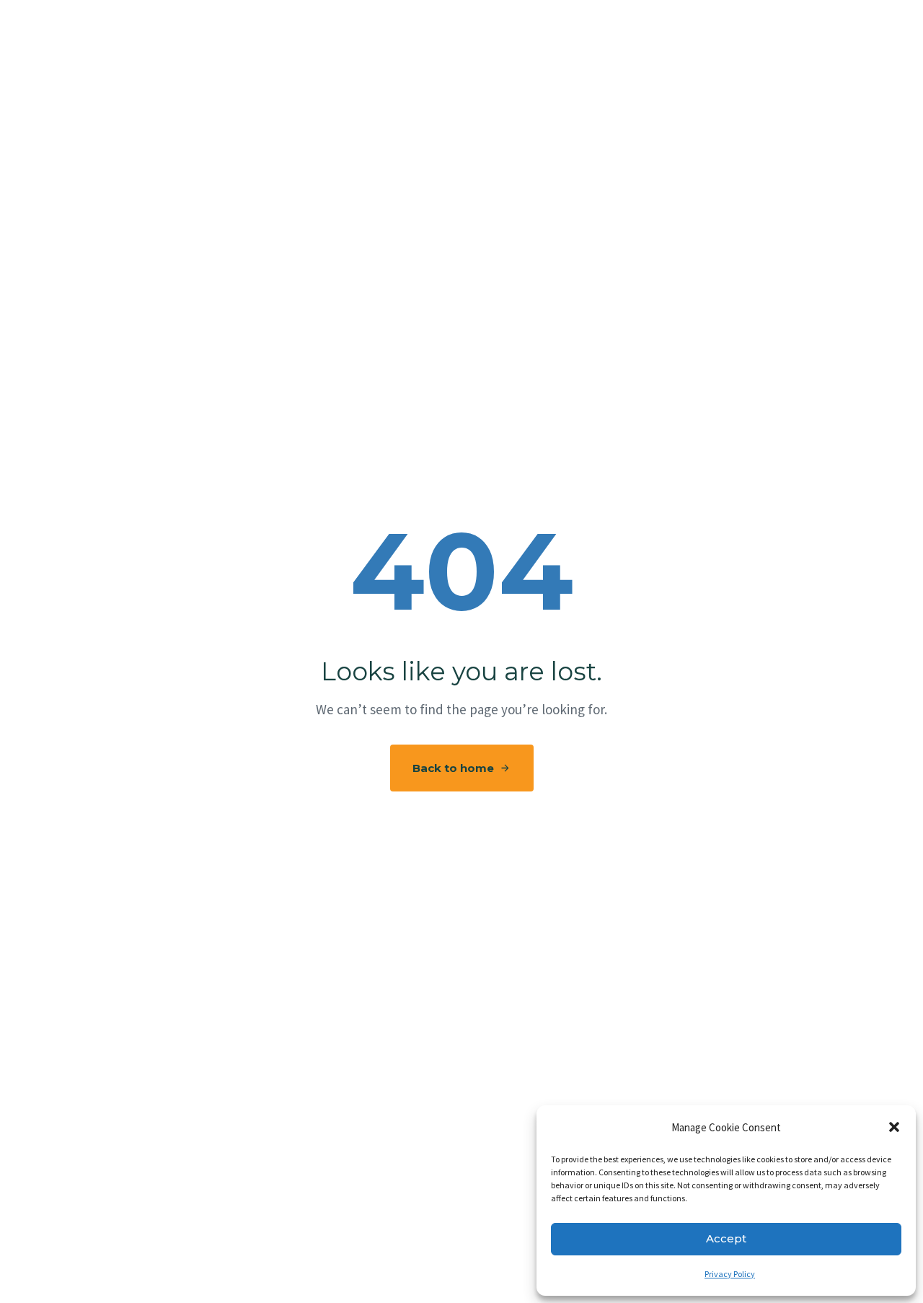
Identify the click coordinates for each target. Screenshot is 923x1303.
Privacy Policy (730, 1273)
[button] (894, 1127)
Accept (726, 1238)
